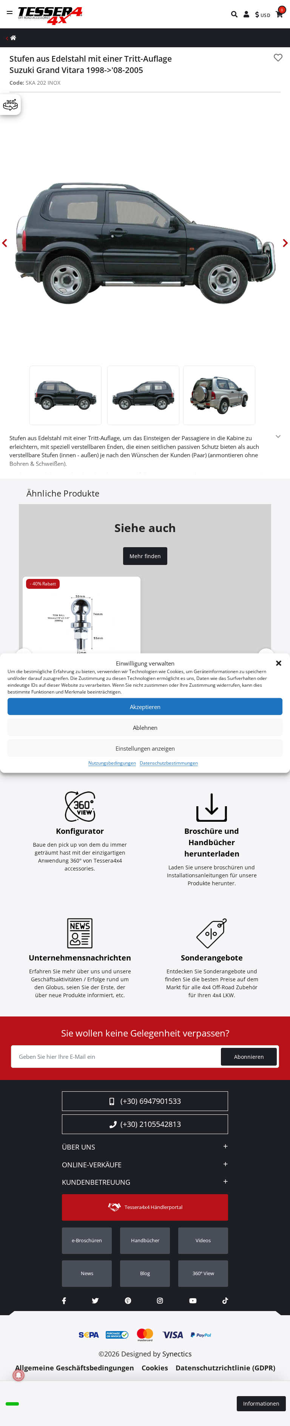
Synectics (177, 1353)
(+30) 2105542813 (150, 1124)
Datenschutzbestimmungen (169, 763)
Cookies (155, 1367)
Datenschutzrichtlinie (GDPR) (225, 1367)
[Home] (13, 37)
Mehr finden (145, 556)
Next (285, 243)
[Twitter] (95, 1300)
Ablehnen (145, 727)
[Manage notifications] (18, 1375)
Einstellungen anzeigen (145, 748)
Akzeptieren (145, 706)
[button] (278, 663)
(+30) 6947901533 (150, 1101)
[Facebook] (64, 1300)
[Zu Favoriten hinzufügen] (278, 57)
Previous (4, 243)
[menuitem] (234, 14)
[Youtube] (192, 1300)
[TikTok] (225, 1300)
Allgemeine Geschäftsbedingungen (74, 1367)
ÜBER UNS (78, 1147)
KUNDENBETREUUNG (96, 1182)
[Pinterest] (128, 1300)
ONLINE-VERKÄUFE (92, 1165)
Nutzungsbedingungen (112, 763)
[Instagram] (160, 1300)
